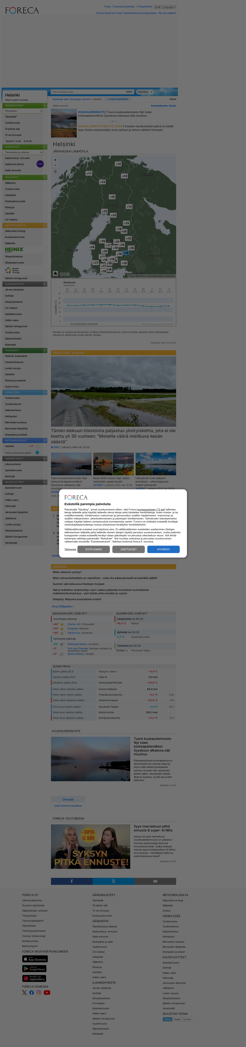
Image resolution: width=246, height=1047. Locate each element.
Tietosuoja (70, 549)
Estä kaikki (94, 549)
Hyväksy (163, 549)
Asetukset (129, 549)
